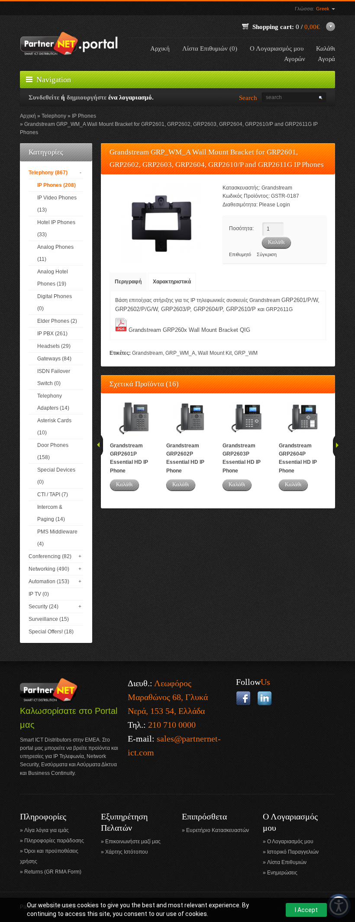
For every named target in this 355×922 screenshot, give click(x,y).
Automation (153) (49, 581)
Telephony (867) (48, 173)
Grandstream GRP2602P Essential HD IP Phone (185, 458)
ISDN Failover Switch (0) (53, 377)
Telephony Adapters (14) (53, 402)
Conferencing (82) (50, 556)
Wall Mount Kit (215, 353)
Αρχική (160, 48)
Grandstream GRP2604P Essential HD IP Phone (298, 458)
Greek (323, 8)
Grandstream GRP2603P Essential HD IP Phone (242, 458)
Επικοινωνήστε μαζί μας (133, 841)
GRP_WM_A (180, 353)
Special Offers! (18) (51, 632)
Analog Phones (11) (55, 253)
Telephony (54, 116)
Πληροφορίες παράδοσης (54, 841)
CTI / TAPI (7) (52, 495)
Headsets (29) (54, 346)
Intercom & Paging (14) (51, 513)
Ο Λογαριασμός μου (276, 48)
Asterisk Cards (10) (54, 427)
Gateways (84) (54, 359)
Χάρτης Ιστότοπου (126, 852)
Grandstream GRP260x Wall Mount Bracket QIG (189, 330)
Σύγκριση (267, 254)
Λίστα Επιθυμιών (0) (209, 48)
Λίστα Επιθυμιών (287, 862)
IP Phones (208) (56, 185)
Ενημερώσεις (282, 873)
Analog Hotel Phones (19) (52, 278)
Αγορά (326, 58)
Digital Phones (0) (54, 302)
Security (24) (43, 607)
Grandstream (276, 188)
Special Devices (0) (56, 476)
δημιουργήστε (86, 97)
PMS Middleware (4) (57, 538)
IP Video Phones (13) (57, 204)
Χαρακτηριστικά (172, 282)
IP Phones (84, 116)
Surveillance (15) (49, 619)
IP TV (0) (39, 594)
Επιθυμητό (240, 254)
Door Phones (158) (52, 451)
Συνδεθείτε (44, 97)
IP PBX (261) (52, 334)
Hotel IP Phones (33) (56, 228)
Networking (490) (49, 569)
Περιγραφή (128, 282)
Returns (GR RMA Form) (52, 872)
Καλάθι (124, 484)
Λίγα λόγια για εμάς (46, 830)
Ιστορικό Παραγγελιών (293, 852)
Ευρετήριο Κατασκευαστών (217, 830)
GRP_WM (246, 353)
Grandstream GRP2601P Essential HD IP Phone (129, 458)
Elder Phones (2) (57, 321)
